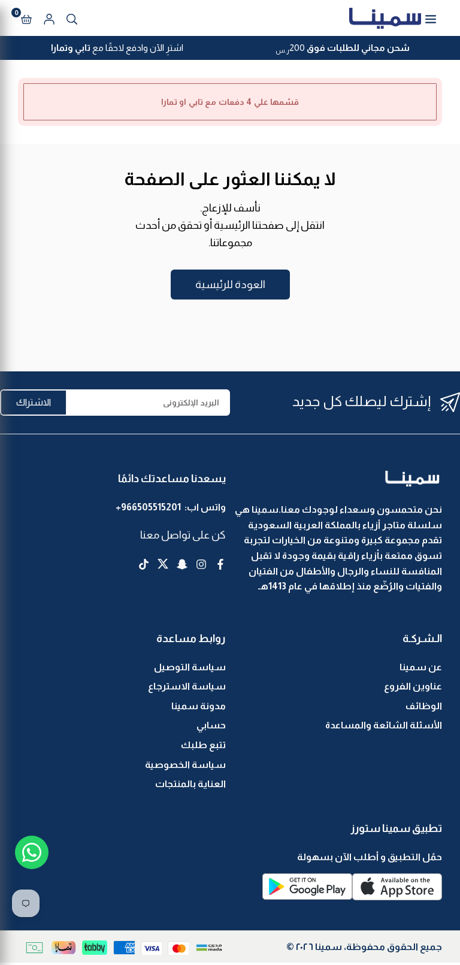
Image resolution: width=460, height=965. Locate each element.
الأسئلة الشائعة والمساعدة (383, 725)
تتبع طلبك (203, 745)
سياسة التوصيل (190, 667)
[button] (26, 18)
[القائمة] (430, 18)
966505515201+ (148, 507)
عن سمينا (421, 667)
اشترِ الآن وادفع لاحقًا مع (117, 48)
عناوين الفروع (413, 686)
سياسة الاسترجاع (187, 686)
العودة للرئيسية (230, 285)
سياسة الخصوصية (185, 765)
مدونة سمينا (198, 706)
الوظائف (423, 706)
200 (343, 49)
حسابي (211, 725)
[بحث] (71, 18)
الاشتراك (33, 402)
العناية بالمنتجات (190, 784)
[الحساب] (49, 18)
